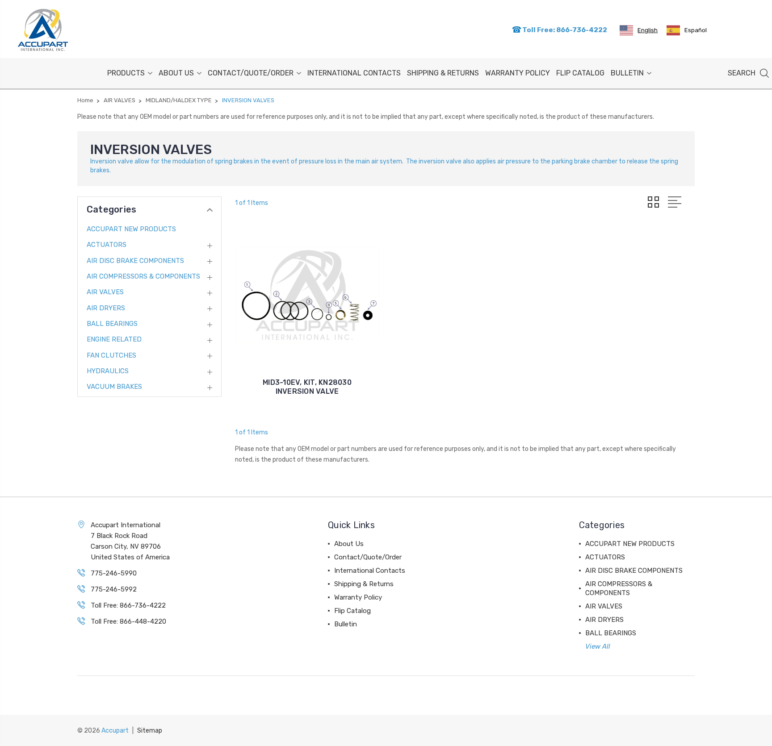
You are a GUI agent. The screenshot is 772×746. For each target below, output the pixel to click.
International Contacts (354, 73)
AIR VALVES (105, 292)
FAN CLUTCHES (111, 355)
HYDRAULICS (108, 371)
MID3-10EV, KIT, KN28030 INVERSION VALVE (307, 387)
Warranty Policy (517, 73)
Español (695, 30)
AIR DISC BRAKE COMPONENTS (135, 261)
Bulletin (627, 73)
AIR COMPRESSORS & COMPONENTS (143, 276)
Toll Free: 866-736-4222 (564, 30)
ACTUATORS (106, 245)
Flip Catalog (580, 73)
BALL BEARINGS (112, 324)
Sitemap (149, 730)
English (648, 30)
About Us (176, 73)
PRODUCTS (126, 73)
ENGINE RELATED (114, 339)
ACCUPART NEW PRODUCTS (131, 229)
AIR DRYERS (106, 308)
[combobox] (638, 30)
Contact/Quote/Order (251, 73)
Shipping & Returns (443, 73)
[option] (686, 30)
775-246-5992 (114, 589)
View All (597, 646)
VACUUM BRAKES (114, 387)
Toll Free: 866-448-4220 (128, 621)
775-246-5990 (114, 573)
